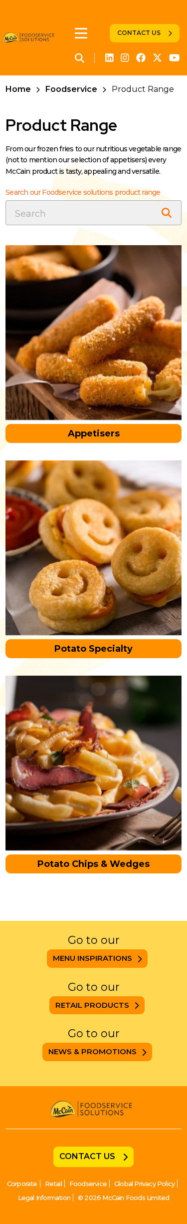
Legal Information (44, 1198)
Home (18, 89)
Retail (53, 1184)
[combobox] (93, 212)
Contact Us (139, 32)
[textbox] (93, 212)
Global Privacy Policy (144, 1184)
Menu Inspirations (92, 958)
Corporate (22, 1184)
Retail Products (92, 1005)
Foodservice (71, 89)
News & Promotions (92, 1051)
